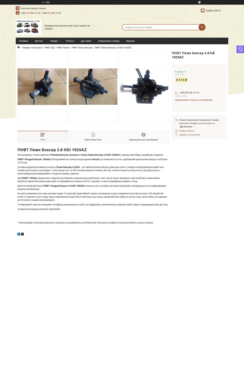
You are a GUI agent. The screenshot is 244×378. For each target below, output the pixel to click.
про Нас (39, 41)
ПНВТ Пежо (63, 47)
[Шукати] (202, 27)
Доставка (86, 41)
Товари (54, 41)
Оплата (70, 41)
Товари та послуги (32, 47)
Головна (23, 41)
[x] (22, 234)
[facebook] (18, 234)
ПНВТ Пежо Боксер (82, 47)
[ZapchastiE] (28, 27)
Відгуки (130, 41)
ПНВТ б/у (49, 47)
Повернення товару (109, 41)
